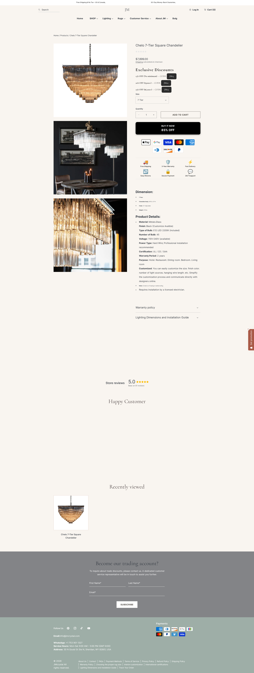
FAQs (101, 661)
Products (64, 35)
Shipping (139, 62)
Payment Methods (114, 661)
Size (137, 94)
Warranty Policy (86, 664)
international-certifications (157, 664)
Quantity (139, 109)
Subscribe (127, 604)
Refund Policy (163, 661)
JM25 (166, 89)
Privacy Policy (148, 661)
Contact (92, 661)
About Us (82, 661)
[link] (92, 18)
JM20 (166, 83)
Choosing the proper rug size (108, 664)
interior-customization (133, 664)
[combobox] (49, 9)
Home (56, 35)
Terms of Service (132, 661)
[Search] (40, 9)
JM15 (171, 76)
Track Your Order (126, 668)
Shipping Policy (178, 661)
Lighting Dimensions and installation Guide (98, 668)
